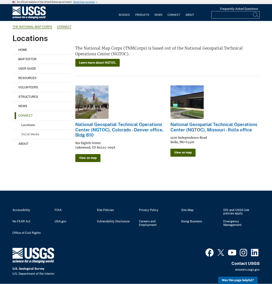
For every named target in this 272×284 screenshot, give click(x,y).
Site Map (187, 210)
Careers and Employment (148, 223)
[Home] (29, 18)
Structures (28, 97)
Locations (28, 125)
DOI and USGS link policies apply (236, 211)
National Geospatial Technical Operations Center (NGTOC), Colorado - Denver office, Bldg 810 (119, 130)
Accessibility (21, 210)
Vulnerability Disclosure (113, 221)
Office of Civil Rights (26, 233)
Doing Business (191, 221)
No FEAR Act (21, 221)
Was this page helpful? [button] (238, 280)
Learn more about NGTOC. (97, 62)
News (158, 14)
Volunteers (28, 87)
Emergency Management (232, 223)
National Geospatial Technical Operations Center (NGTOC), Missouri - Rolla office (213, 127)
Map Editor (27, 59)
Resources (27, 78)
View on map (88, 158)
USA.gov (60, 221)
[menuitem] (124, 12)
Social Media (30, 134)
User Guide (27, 68)
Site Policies (105, 210)
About (189, 14)
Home (22, 50)
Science (124, 14)
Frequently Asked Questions (239, 9)
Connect (173, 14)
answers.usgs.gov (247, 269)
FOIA (58, 210)
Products (142, 14)
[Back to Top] (259, 271)
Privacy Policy (148, 210)
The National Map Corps (32, 27)
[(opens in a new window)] (209, 252)
